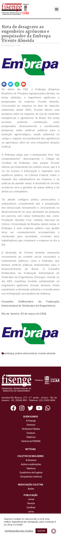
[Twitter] (30, 408)
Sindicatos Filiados (30, 429)
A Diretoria (30, 460)
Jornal (31, 499)
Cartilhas (31, 507)
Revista (31, 503)
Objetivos (30, 437)
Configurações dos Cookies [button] (19, 530)
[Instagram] (21, 408)
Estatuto (30, 433)
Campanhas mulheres (30, 476)
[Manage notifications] (53, 531)
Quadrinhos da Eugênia (30, 472)
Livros (31, 511)
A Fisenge (30, 420)
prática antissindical (26, 353)
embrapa (9, 353)
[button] (56, 9)
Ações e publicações (30, 464)
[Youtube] (39, 408)
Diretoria (30, 425)
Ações (30, 488)
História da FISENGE (30, 441)
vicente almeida (46, 353)
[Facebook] (13, 408)
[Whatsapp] (47, 408)
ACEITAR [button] (41, 531)
